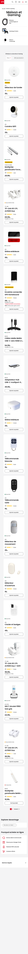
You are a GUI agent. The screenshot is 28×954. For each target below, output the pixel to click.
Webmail (19, 2)
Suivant (16, 809)
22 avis (14, 505)
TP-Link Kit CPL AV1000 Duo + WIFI (13, 664)
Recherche (12, 2)
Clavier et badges (12, 624)
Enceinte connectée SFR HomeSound (13, 293)
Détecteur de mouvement (10, 542)
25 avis (15, 588)
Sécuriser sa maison (9, 825)
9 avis (14, 214)
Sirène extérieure (12, 251)
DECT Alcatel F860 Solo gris (13, 707)
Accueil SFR (2, 2)
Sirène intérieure (12, 420)
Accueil (3, 8)
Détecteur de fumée (13, 87)
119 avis (15, 297)
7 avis (14, 753)
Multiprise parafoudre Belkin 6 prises (13, 792)
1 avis (14, 172)
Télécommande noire (12, 501)
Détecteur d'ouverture (10, 584)
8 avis (14, 547)
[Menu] (26, 2)
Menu (26, 2)
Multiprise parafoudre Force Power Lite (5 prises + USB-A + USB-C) (14, 168)
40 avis (15, 712)
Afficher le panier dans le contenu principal (16, 2)
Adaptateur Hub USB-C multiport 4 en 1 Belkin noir (13, 381)
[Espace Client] (23, 2)
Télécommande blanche (12, 459)
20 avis (15, 423)
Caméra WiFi (10, 126)
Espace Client (23, 2)
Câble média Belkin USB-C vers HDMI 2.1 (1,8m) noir (13, 339)
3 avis (14, 90)
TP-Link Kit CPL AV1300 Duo (11, 749)
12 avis (14, 129)
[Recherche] (12, 2)
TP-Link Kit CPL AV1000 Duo (11, 209)
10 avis (14, 669)
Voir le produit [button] (14, 803)
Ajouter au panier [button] (14, 97)
